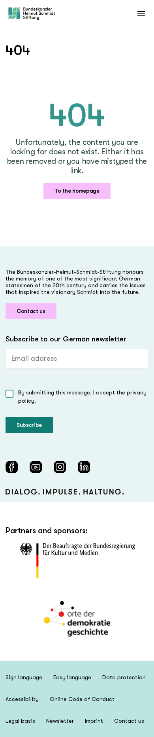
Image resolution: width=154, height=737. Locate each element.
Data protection (124, 677)
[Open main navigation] (141, 14)
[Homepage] (31, 13)
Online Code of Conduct (82, 699)
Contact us (31, 311)
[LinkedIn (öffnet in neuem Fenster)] (84, 467)
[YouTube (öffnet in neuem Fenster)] (36, 467)
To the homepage (76, 191)
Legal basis (20, 721)
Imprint (94, 721)
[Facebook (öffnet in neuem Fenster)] (12, 467)
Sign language (24, 677)
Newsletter (60, 721)
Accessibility (22, 699)
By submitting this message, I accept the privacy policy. (82, 396)
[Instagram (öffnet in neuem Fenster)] (60, 467)
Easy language (72, 677)
